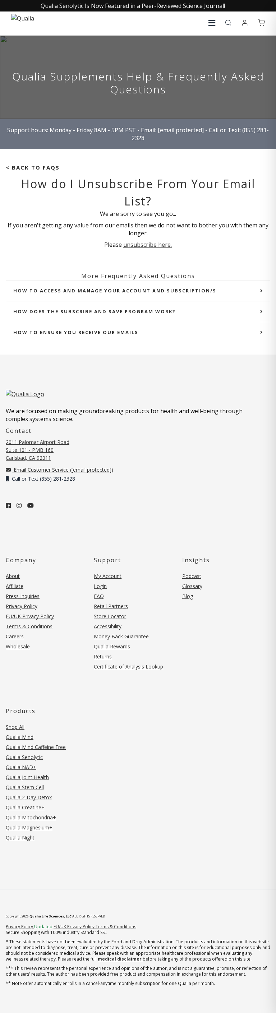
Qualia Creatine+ (25, 807)
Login (100, 586)
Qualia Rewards (112, 646)
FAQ (99, 596)
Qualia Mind (19, 737)
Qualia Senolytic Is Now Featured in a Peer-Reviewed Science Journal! (133, 6)
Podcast (191, 576)
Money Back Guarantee (121, 636)
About (13, 576)
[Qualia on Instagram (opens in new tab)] (19, 505)
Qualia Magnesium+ (29, 827)
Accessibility (107, 626)
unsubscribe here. (147, 245)
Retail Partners (111, 606)
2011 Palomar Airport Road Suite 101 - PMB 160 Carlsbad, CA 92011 (37, 450)
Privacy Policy (21, 606)
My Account (107, 576)
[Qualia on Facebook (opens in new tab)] (8, 505)
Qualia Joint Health (27, 777)
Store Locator (110, 616)
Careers (15, 636)
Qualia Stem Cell (25, 787)
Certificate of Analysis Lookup (128, 666)
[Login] (244, 23)
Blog (187, 596)
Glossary (192, 586)
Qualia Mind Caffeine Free (36, 747)
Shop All (15, 726)
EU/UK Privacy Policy (30, 616)
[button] (211, 23)
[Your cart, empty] (261, 23)
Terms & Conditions (29, 626)
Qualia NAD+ (21, 767)
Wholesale (18, 646)
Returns (103, 656)
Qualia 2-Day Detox (29, 797)
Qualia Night (20, 837)
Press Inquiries (23, 596)
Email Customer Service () (62, 469)
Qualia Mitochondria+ (31, 817)
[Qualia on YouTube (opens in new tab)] (30, 505)
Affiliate (14, 586)
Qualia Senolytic (24, 757)
